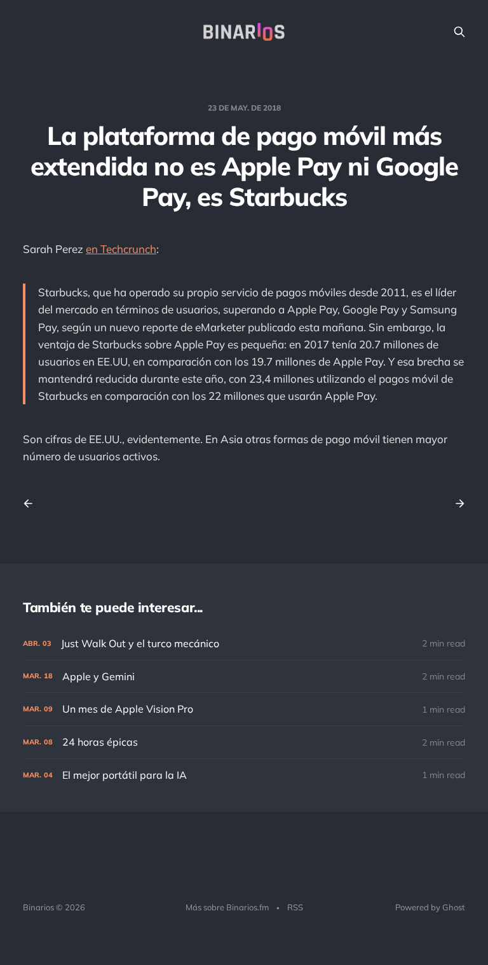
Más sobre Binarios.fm (227, 907)
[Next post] (455, 503)
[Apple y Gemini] (244, 676)
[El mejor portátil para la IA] (244, 775)
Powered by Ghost (430, 907)
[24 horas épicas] (244, 742)
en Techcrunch (121, 249)
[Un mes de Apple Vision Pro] (244, 709)
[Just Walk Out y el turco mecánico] (244, 643)
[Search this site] (459, 31)
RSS (295, 907)
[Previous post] (32, 503)
